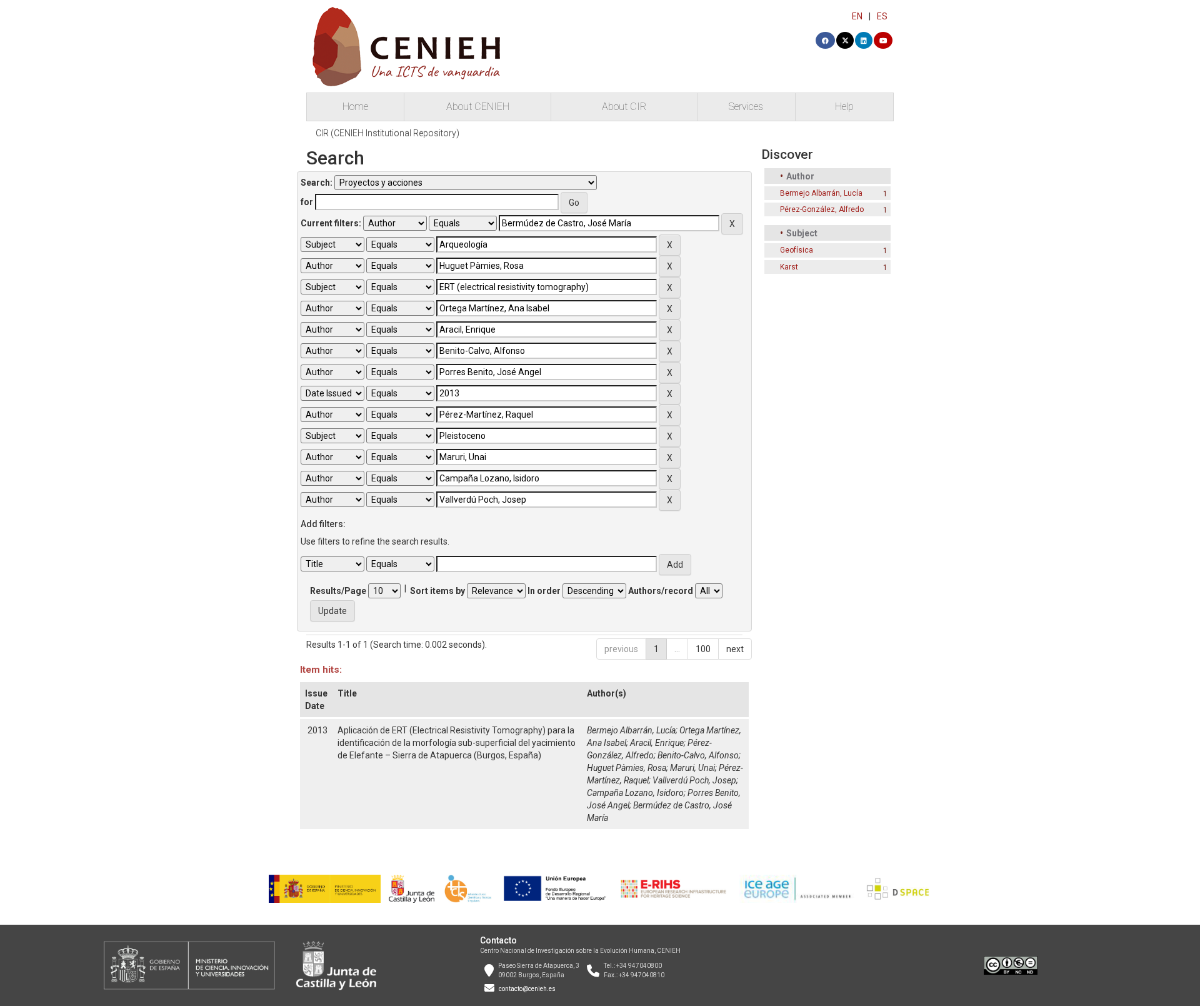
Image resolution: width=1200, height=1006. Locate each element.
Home (355, 107)
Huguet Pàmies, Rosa (626, 768)
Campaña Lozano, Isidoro (635, 793)
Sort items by (437, 591)
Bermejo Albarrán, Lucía (631, 730)
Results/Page (338, 591)
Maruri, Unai (692, 768)
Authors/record (660, 591)
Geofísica (796, 250)
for (307, 202)
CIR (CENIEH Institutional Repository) (387, 133)
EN (857, 16)
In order (544, 591)
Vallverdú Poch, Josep (694, 780)
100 (703, 649)
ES (882, 16)
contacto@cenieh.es (527, 988)
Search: (316, 183)
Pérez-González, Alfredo (822, 209)
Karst (789, 267)
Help (844, 107)
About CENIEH (477, 107)
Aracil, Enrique (657, 743)
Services (746, 107)
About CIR (624, 107)
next (735, 649)
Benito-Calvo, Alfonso (698, 755)
